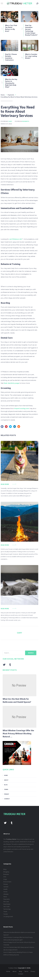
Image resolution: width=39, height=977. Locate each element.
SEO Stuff (6, 906)
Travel (5, 911)
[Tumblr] (10, 664)
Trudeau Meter (13, 968)
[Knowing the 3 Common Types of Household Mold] (19, 522)
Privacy (6, 794)
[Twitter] (4, 664)
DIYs (4, 877)
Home (6, 775)
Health (5, 889)
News (5, 896)
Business (6, 874)
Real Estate (6, 904)
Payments (25, 121)
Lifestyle (5, 894)
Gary (10, 121)
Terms (6, 789)
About (6, 780)
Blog (5, 785)
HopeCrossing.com (21, 408)
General (5, 886)
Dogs (5, 879)
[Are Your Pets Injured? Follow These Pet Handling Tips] (19, 585)
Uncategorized (8, 916)
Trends (5, 914)
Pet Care (6, 901)
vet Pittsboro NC (15, 239)
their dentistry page (11, 383)
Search (31, 653)
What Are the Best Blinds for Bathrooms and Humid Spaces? (17, 700)
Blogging (6, 872)
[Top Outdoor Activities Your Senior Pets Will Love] (19, 461)
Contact (7, 799)
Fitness (5, 884)
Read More (5, 484)
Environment (7, 881)
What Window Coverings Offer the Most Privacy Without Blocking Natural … (18, 733)
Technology (7, 909)
